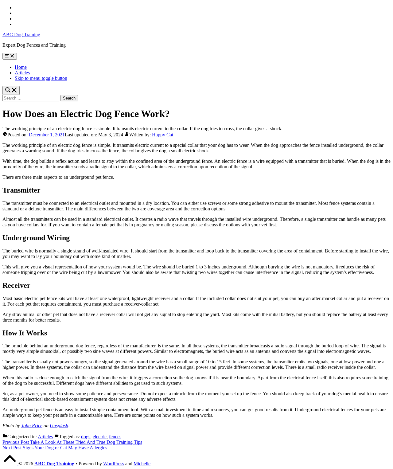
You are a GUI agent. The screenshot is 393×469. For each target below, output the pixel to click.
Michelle (142, 463)
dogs (85, 436)
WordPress (113, 463)
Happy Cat (162, 134)
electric (100, 436)
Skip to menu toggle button (41, 78)
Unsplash (59, 425)
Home (21, 67)
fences (115, 436)
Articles (22, 72)
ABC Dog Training (21, 34)
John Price (31, 425)
